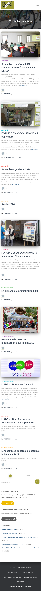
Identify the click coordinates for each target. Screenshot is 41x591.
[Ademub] (8, 5)
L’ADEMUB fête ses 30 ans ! (17, 384)
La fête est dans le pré (9, 529)
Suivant (27, 476)
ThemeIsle (27, 586)
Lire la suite (23, 85)
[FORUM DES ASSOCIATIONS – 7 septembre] (20, 113)
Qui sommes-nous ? (14, 572)
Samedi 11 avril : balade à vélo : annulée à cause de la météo (21, 548)
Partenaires (20, 582)
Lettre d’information (30, 577)
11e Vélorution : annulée (9, 533)
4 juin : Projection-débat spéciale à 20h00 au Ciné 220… (19, 537)
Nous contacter (28, 572)
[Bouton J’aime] (2, 90)
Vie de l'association (7, 288)
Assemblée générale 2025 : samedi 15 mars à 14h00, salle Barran (18, 67)
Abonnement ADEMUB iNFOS (12, 577)
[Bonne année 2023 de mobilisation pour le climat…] (20, 320)
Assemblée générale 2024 (16, 169)
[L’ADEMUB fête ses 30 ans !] (20, 368)
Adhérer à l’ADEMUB (24, 567)
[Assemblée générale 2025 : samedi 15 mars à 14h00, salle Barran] (20, 44)
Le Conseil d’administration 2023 (20, 291)
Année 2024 (8, 204)
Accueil (12, 567)
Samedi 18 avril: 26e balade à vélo (12, 544)
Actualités (4, 61)
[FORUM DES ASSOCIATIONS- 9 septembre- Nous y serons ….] (20, 233)
